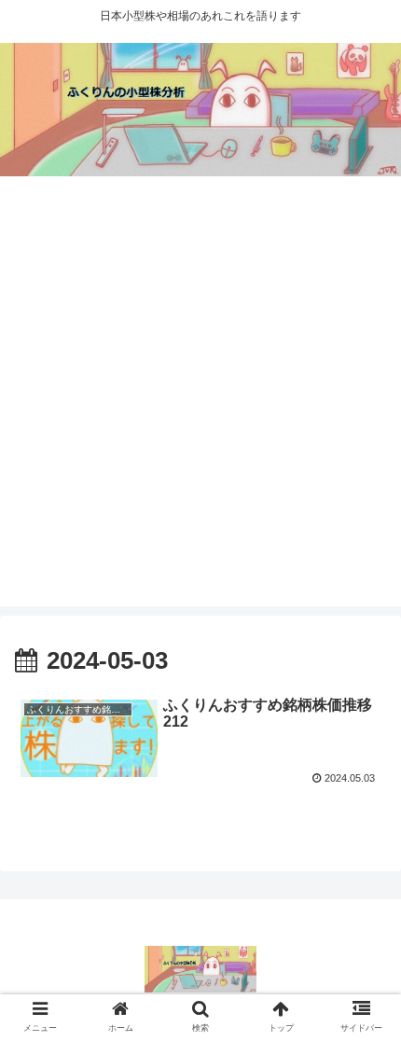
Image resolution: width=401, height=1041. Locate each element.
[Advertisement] (200, 405)
